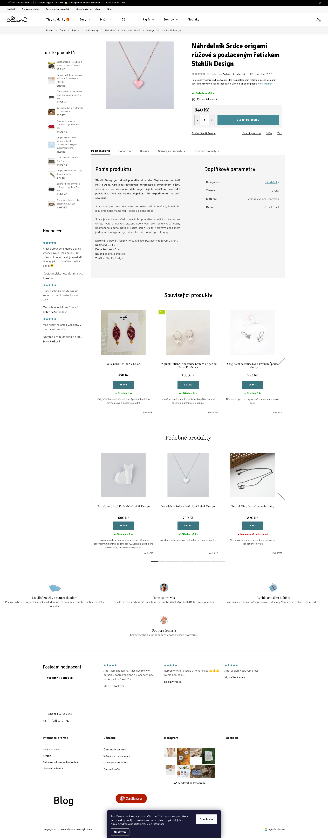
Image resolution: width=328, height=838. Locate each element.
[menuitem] (58, 19)
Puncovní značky (112, 769)
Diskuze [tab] (145, 151)
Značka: (204, 133)
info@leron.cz (59, 721)
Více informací (155, 824)
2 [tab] (161, 561)
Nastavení (120, 832)
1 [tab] (154, 561)
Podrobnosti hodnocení (234, 74)
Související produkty (170, 151)
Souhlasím (206, 819)
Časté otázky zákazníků (58, 9)
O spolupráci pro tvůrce (88, 9)
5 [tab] (184, 561)
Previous (94, 358)
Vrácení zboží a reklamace (117, 756)
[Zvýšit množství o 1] (212, 120)
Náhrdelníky (272, 182)
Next (281, 358)
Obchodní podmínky (53, 768)
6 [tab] (191, 561)
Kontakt (11, 9)
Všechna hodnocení (60, 678)
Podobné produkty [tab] (205, 151)
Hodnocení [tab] (125, 151)
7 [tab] (199, 561)
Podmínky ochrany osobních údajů (60, 762)
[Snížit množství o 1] (197, 120)
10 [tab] (221, 561)
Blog (109, 9)
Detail (123, 384)
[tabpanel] (123, 362)
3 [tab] (169, 561)
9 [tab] (214, 561)
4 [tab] (176, 561)
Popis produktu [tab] (100, 151)
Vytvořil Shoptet (277, 829)
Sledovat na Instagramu (192, 783)
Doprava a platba (30, 9)
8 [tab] (206, 561)
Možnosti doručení (207, 99)
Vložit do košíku (248, 120)
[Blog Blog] (70, 802)
